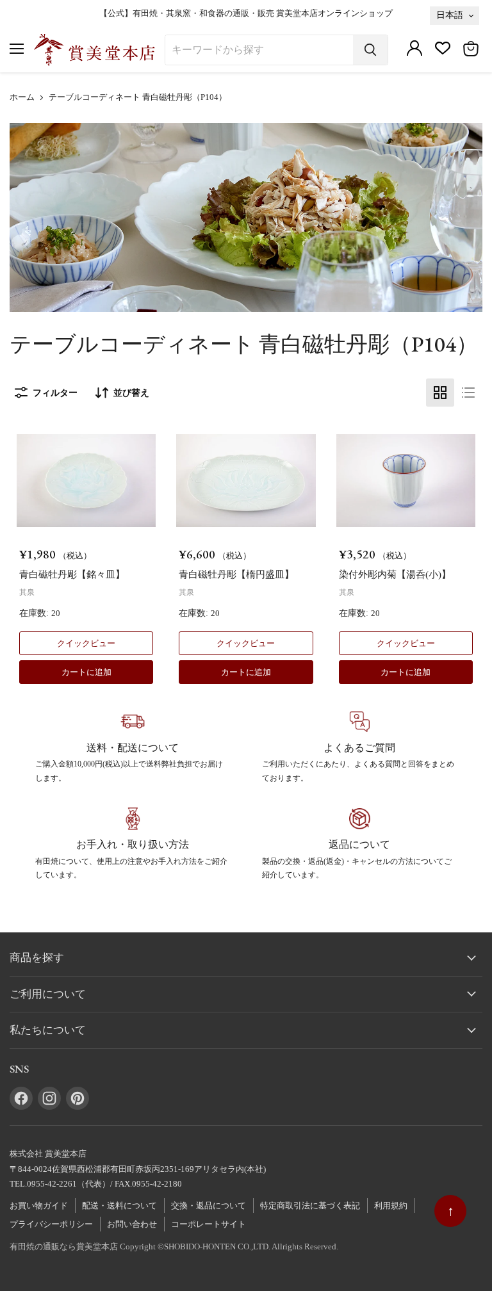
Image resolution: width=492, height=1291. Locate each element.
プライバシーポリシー (51, 1224)
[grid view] (440, 392)
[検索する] (370, 50)
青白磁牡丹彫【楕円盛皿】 (236, 574)
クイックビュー (86, 643)
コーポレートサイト (208, 1224)
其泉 (27, 592)
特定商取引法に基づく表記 (310, 1205)
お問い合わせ (132, 1224)
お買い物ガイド (39, 1205)
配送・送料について (119, 1205)
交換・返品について (208, 1205)
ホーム (22, 97)
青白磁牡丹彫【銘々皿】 (72, 574)
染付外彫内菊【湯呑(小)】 (395, 574)
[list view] (468, 392)
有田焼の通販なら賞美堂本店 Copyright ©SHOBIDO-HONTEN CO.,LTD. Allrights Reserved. (174, 1246)
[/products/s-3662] (245, 480)
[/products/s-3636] (86, 480)
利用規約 (390, 1205)
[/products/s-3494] (405, 480)
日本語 (449, 15)
